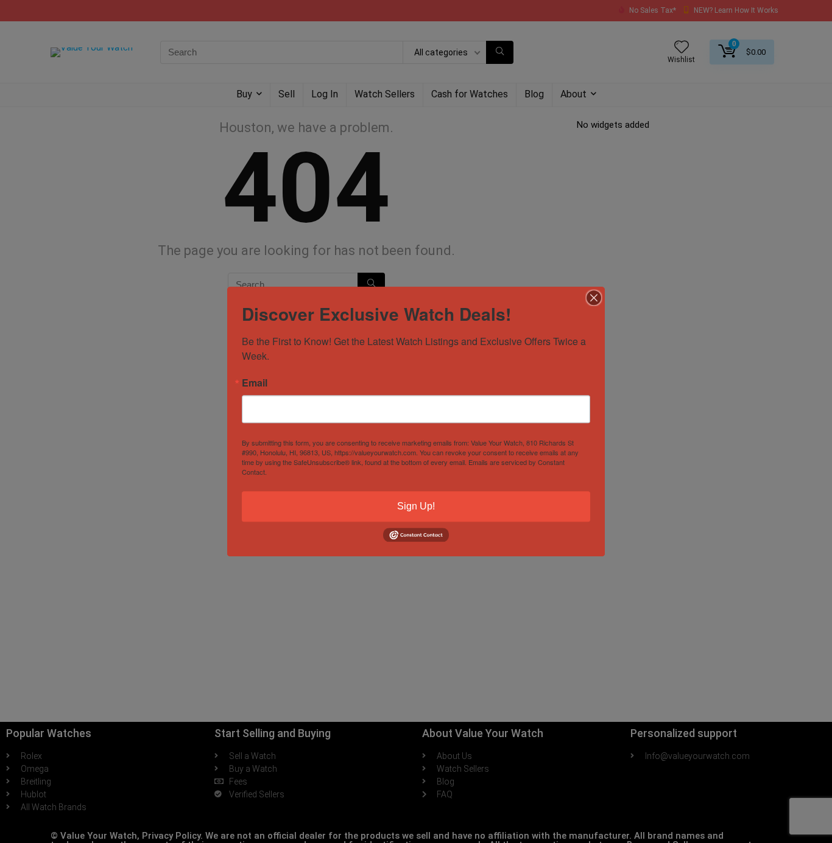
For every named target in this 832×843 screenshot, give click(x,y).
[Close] (594, 297)
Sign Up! (416, 506)
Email (254, 383)
